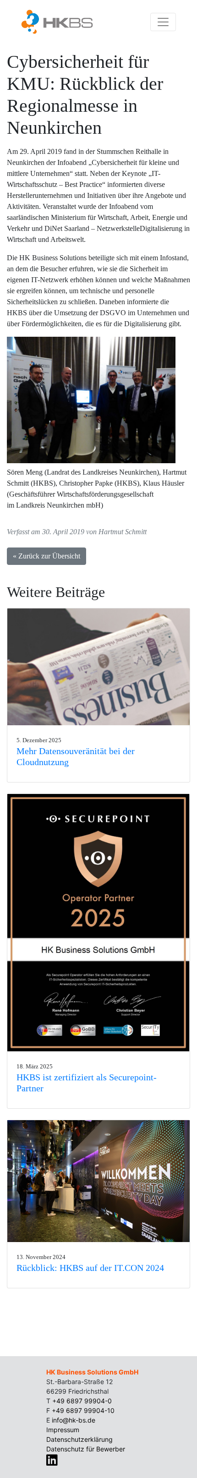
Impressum (62, 1430)
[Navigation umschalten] (163, 22)
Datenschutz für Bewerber (85, 1449)
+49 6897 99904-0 (82, 1401)
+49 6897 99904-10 (83, 1410)
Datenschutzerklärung (79, 1439)
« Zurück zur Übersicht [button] (46, 556)
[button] (98, 666)
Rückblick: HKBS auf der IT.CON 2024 (90, 1268)
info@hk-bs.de (73, 1420)
